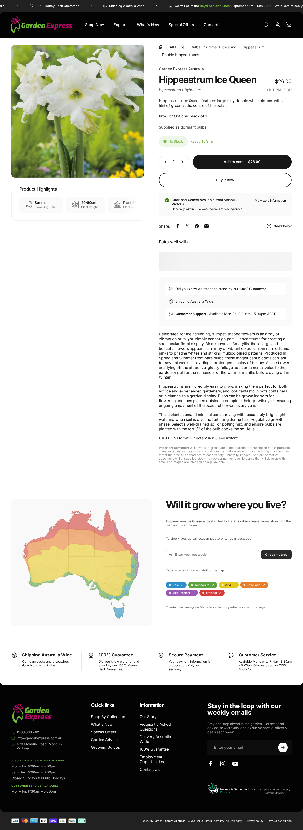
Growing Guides (105, 747)
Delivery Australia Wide (155, 739)
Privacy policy (254, 821)
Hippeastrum (253, 47)
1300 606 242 (28, 732)
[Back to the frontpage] (161, 47)
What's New (102, 724)
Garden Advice (104, 739)
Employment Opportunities (152, 759)
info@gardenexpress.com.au (39, 738)
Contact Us (150, 769)
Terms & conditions (279, 821)
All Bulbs (177, 47)
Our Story (148, 716)
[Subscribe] (283, 747)
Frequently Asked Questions (155, 726)
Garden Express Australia (181, 68)
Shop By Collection (108, 716)
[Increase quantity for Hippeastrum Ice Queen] (183, 162)
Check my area (276, 554)
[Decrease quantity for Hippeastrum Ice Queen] (164, 162)
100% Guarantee (154, 749)
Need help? (283, 226)
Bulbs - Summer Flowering (213, 47)
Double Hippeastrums (180, 55)
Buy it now (225, 180)
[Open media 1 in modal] (77, 111)
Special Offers (103, 732)
